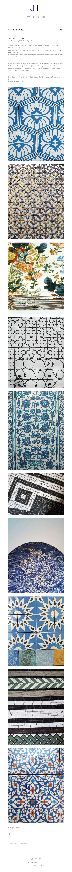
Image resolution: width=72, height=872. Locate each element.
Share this (14, 834)
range (34, 68)
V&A (20, 48)
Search (38, 17)
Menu (28, 17)
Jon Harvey (41, 863)
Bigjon (28, 41)
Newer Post (24, 844)
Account (33, 17)
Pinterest (11, 70)
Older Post (13, 844)
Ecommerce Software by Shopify (36, 866)
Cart (43, 17)
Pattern (33, 41)
